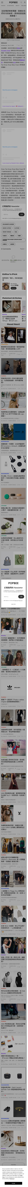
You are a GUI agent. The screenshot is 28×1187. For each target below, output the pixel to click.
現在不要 (13, 604)
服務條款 (16, 600)
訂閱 (21, 596)
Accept (13, 1183)
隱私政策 (20, 600)
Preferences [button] (11, 1178)
